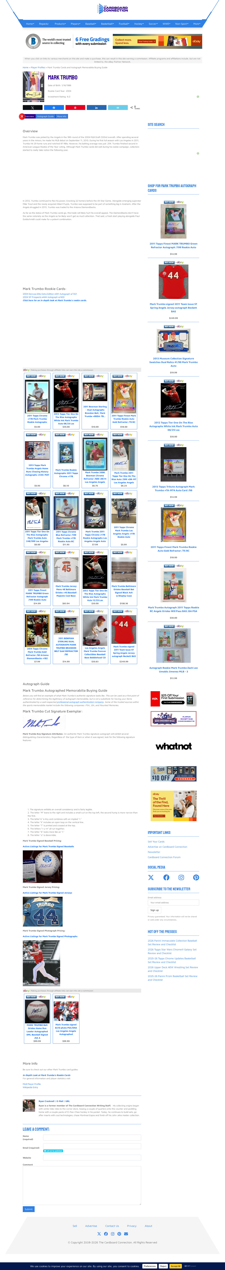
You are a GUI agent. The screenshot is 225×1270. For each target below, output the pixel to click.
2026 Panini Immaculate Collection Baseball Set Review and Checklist (172, 942)
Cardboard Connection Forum (164, 857)
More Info (61, 116)
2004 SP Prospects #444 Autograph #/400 (43, 297)
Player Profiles (38, 67)
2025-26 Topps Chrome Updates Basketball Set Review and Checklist (172, 960)
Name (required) (28, 1137)
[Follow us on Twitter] (99, 1234)
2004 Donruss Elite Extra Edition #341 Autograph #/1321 (50, 294)
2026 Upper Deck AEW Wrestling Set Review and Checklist (173, 969)
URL (68, 1101)
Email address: (155, 897)
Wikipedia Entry (30, 1087)
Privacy (132, 1225)
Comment (28, 1164)
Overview (29, 116)
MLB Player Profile (32, 1084)
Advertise (91, 1225)
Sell (75, 1225)
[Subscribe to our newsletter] (126, 1234)
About (148, 1225)
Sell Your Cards (156, 841)
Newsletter (154, 852)
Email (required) (31, 1147)
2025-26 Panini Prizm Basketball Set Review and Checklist (172, 978)
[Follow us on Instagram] (112, 1234)
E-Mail (60, 1101)
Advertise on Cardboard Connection (167, 846)
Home (25, 67)
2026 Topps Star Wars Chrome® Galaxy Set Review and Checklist (172, 951)
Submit (29, 1209)
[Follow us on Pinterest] (119, 1234)
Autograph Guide (45, 116)
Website (27, 1157)
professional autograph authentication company (80, 702)
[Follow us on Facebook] (106, 1234)
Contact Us (112, 1225)
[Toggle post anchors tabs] (22, 116)
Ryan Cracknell (46, 1101)
